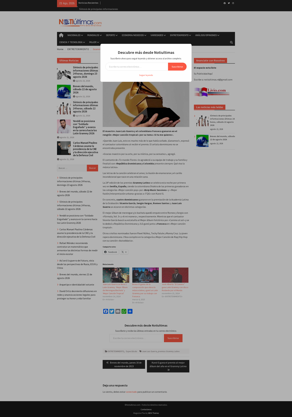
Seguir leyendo (146, 75)
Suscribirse (177, 66)
